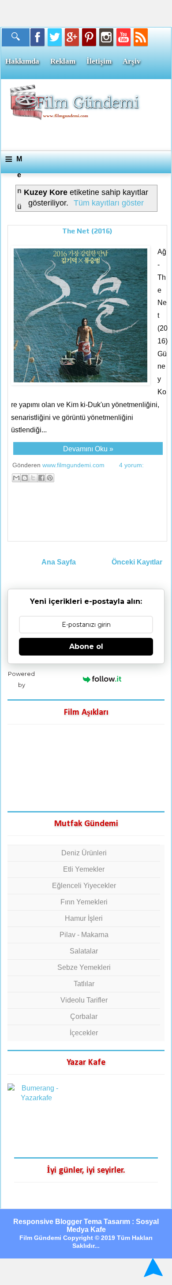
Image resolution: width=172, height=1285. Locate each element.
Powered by (21, 679)
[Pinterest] (89, 37)
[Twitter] (55, 37)
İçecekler (84, 1033)
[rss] (141, 37)
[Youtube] (123, 37)
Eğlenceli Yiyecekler (84, 885)
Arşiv (132, 61)
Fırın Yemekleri (84, 902)
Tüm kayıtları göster (109, 202)
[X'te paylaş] (33, 477)
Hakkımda (22, 61)
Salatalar (84, 951)
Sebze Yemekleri (84, 967)
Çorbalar (83, 1016)
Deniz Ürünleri (84, 853)
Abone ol (86, 646)
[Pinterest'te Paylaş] (49, 477)
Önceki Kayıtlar (137, 562)
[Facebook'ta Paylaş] (41, 477)
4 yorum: (131, 465)
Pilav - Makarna (84, 934)
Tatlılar (84, 984)
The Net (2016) (87, 231)
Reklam (62, 61)
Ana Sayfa (58, 562)
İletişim (99, 61)
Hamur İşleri (84, 918)
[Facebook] (37, 37)
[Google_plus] (72, 37)
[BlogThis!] (24, 477)
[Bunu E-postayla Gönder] (16, 477)
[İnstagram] (106, 37)
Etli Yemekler (84, 869)
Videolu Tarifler (84, 1000)
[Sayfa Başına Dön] (151, 1267)
